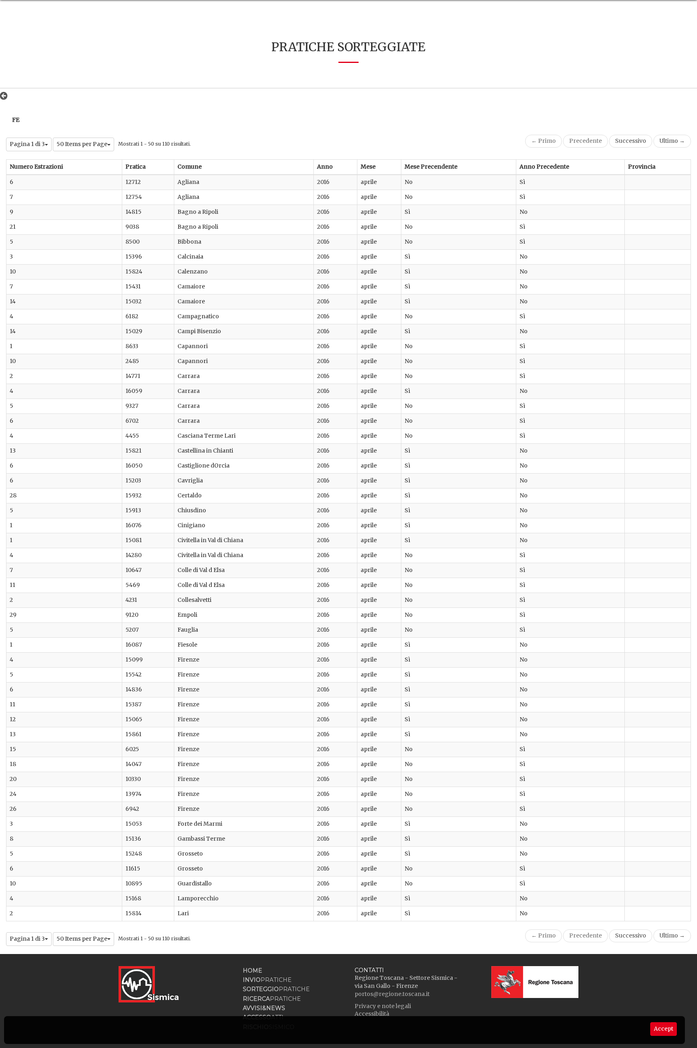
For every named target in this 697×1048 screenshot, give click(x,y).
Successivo (630, 140)
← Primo (543, 140)
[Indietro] (6, 95)
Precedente (585, 140)
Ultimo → (672, 140)
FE (15, 119)
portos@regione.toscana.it (392, 994)
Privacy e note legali (383, 1006)
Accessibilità (372, 1013)
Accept (663, 1028)
